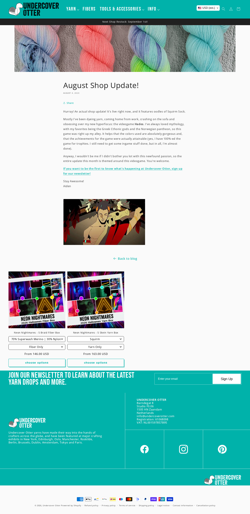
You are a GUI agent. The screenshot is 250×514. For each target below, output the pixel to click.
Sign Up (227, 379)
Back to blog (127, 258)
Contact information (183, 505)
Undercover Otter (51, 505)
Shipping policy (146, 505)
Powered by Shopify (71, 505)
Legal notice (163, 505)
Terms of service (127, 505)
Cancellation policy (205, 505)
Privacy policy (109, 505)
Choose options (36, 363)
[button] (72, 9)
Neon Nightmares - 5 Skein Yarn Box (95, 332)
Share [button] (70, 103)
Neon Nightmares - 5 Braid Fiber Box (37, 332)
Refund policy (91, 505)
